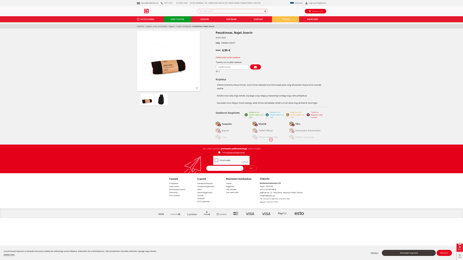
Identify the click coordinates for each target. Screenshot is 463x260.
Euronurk (231, 19)
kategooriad (147, 19)
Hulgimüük (230, 186)
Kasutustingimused (204, 192)
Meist (199, 189)
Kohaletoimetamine (205, 183)
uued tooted (177, 19)
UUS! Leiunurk (174, 195)
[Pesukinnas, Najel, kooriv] (197, 88)
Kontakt (200, 195)
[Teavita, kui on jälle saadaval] (255, 66)
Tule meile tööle (232, 192)
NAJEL (223, 37)
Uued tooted (174, 186)
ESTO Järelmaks (203, 201)
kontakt (258, 19)
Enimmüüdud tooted (177, 189)
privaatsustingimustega (236, 152)
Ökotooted (173, 192)
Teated (228, 183)
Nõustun (444, 253)
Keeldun (374, 253)
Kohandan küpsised (409, 253)
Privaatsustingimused (205, 186)
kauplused (312, 19)
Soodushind (173, 183)
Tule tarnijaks (231, 189)
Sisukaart (200, 198)
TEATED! (285, 19)
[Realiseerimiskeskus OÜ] (149, 11)
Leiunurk (204, 19)
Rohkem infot (9, 254)
